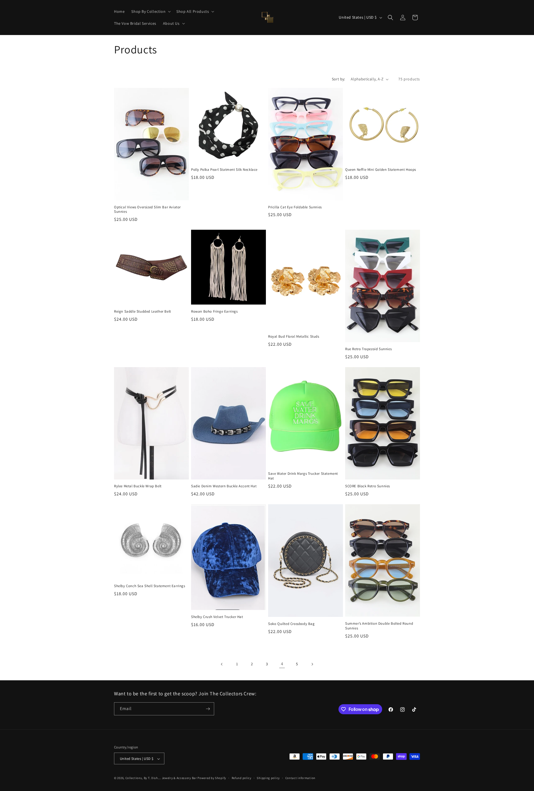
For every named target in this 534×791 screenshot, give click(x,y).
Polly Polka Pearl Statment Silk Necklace (224, 169)
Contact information (300, 778)
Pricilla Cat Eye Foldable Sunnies (295, 207)
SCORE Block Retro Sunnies (367, 486)
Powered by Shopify (211, 778)
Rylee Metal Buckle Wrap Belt (138, 486)
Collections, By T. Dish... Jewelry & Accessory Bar (161, 778)
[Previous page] (222, 664)
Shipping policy (268, 778)
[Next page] (312, 664)
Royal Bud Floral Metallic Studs (293, 336)
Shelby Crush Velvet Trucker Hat (217, 617)
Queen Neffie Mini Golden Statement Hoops (380, 169)
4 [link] (282, 664)
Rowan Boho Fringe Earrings (214, 311)
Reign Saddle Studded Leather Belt (142, 311)
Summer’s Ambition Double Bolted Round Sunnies (379, 626)
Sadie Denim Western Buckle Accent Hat (223, 486)
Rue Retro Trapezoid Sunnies (368, 349)
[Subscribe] (208, 708)
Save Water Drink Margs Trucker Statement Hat (303, 476)
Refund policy (241, 778)
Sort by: (338, 78)
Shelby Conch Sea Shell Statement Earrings (149, 586)
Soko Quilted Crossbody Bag (291, 624)
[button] (150, 11)
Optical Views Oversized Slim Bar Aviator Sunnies (147, 209)
